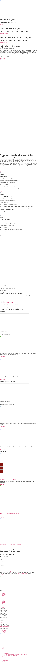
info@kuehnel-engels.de (22, 573)
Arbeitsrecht (6, 650)
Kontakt (3, 599)
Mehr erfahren (2, 332)
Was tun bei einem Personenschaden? (10, 513)
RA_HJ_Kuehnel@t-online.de (8, 302)
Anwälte (3, 596)
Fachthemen (4, 594)
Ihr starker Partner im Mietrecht (8, 479)
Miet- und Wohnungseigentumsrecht (10, 655)
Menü (2, 15)
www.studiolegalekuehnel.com (5, 212)
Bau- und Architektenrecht (8, 652)
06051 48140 (2, 622)
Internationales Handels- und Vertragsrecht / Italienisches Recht (15, 654)
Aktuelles (3, 593)
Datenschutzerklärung (9, 571)
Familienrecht (6, 653)
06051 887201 (5, 298)
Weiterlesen (2, 484)
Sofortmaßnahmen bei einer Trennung (10, 544)
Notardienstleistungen (6, 597)
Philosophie (4, 595)
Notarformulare (5, 660)
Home (3, 592)
